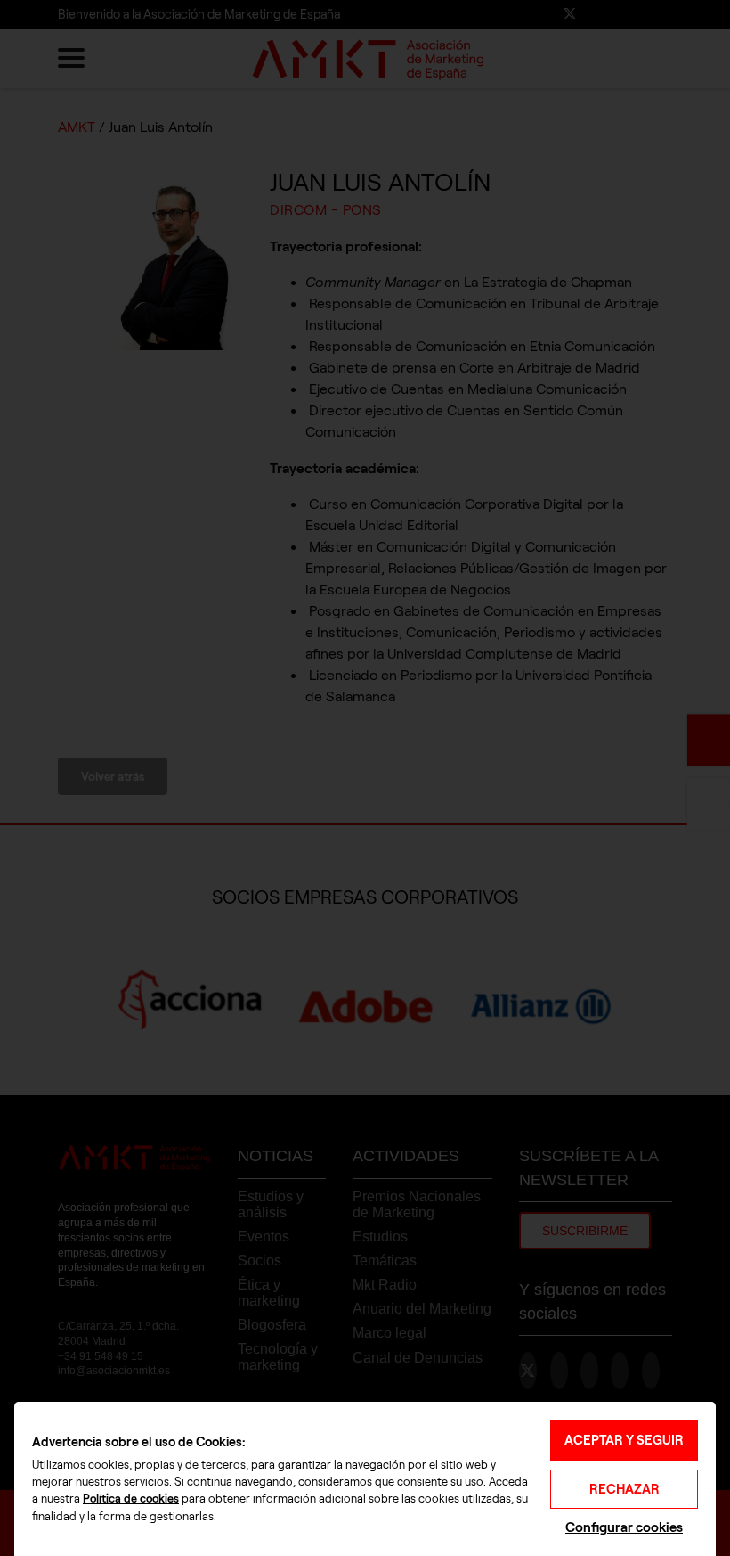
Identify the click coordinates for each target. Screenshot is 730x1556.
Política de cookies (131, 1499)
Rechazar (624, 1489)
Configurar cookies (624, 1527)
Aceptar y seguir (624, 1440)
